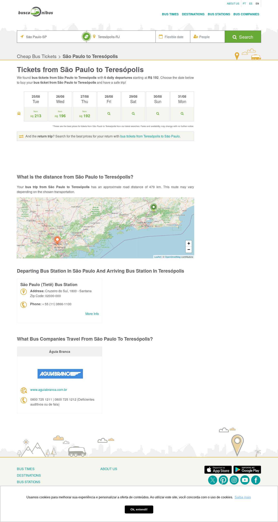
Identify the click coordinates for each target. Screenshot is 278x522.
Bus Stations (219, 14)
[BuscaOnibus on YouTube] (245, 480)
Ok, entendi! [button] (139, 509)
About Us (233, 3)
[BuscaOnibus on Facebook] (255, 480)
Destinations (193, 14)
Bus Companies (246, 14)
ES (250, 3)
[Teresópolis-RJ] (153, 208)
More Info (92, 313)
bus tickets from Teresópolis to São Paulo (150, 136)
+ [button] (188, 243)
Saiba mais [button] (243, 497)
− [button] (188, 249)
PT (244, 3)
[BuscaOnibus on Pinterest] (223, 480)
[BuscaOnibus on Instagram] (234, 480)
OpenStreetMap (173, 256)
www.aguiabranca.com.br (48, 389)
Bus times (26, 468)
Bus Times (170, 14)
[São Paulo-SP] (57, 240)
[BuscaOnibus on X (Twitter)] (212, 480)
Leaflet (157, 256)
